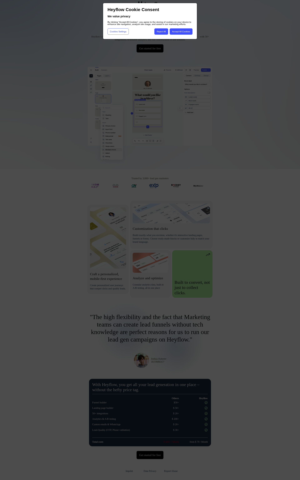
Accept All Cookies (181, 31)
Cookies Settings (118, 31)
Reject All (161, 31)
